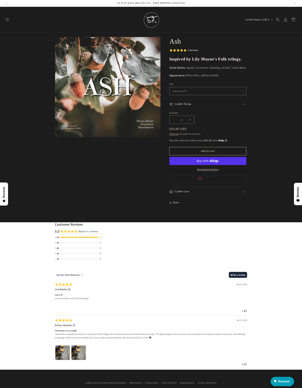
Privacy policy (151, 383)
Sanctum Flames (100, 383)
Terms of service (169, 383)
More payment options (208, 169)
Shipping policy (187, 383)
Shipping (173, 134)
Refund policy (136, 383)
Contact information (207, 383)
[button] (7, 19)
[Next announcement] (295, 3)
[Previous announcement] (7, 3)
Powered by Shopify (117, 383)
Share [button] (176, 202)
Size (171, 84)
